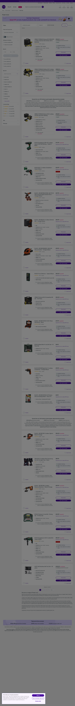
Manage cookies (38, 701)
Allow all (38, 695)
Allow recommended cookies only (38, 698)
